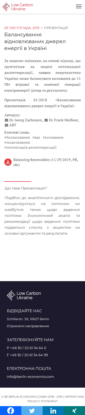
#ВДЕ (36, 137)
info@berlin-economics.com (30, 376)
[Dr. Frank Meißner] (46, 119)
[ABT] (6, 124)
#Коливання (53, 137)
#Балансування (17, 137)
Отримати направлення (28, 326)
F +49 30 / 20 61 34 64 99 (27, 355)
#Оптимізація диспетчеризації (30, 147)
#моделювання (17, 142)
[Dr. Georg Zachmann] (6, 119)
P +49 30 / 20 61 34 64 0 (26, 348)
